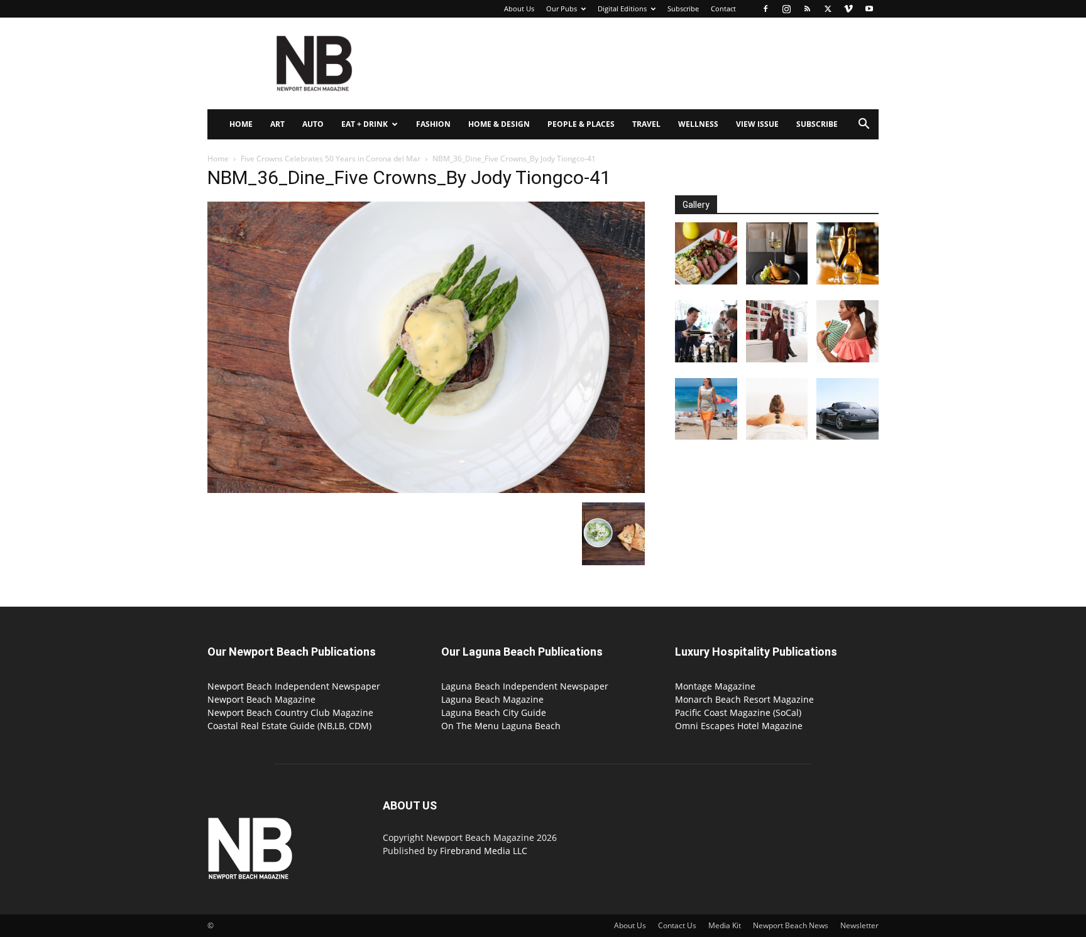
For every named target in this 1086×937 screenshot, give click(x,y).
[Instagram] (786, 9)
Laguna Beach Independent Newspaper (524, 686)
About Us (519, 8)
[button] (863, 125)
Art (277, 124)
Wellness (698, 124)
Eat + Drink (364, 124)
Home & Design (499, 124)
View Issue (757, 124)
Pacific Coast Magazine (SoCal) (738, 712)
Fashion (433, 124)
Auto (313, 124)
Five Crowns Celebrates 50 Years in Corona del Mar (330, 158)
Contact (723, 8)
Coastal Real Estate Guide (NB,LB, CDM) (289, 726)
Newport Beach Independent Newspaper (293, 686)
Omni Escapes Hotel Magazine (739, 726)
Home (241, 124)
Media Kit (724, 925)
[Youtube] (869, 9)
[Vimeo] (848, 9)
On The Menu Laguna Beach (501, 726)
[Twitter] (827, 9)
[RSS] (807, 9)
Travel (646, 124)
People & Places (581, 124)
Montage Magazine (715, 686)
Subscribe (683, 8)
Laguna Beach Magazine (492, 699)
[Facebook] (765, 9)
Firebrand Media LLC (483, 851)
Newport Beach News (790, 925)
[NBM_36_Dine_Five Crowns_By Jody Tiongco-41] (426, 489)
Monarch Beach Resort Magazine (744, 699)
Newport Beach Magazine (261, 699)
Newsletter (859, 925)
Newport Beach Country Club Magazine (290, 712)
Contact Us (677, 925)
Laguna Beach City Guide (493, 712)
